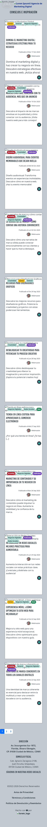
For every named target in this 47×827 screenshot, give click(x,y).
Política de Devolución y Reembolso (23, 803)
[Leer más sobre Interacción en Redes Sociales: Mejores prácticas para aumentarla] (39, 578)
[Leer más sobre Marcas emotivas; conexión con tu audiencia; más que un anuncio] (39, 125)
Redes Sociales (29, 409)
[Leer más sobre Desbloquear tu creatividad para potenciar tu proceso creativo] (39, 382)
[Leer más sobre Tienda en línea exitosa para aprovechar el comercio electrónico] (39, 443)
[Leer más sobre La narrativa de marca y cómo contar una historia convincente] (39, 253)
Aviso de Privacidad (23, 792)
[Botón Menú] (7, 5)
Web (39, 409)
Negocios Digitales (30, 24)
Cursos (10, 24)
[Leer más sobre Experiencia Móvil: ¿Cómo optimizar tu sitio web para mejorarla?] (39, 642)
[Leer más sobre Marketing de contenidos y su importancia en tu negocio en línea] (39, 517)
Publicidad (11, 27)
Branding (11, 88)
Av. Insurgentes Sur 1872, (23, 745)
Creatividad (21, 88)
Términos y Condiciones (23, 797)
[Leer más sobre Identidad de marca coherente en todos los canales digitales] (39, 703)
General (18, 24)
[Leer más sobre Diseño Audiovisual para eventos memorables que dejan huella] (39, 189)
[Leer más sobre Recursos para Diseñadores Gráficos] (39, 315)
